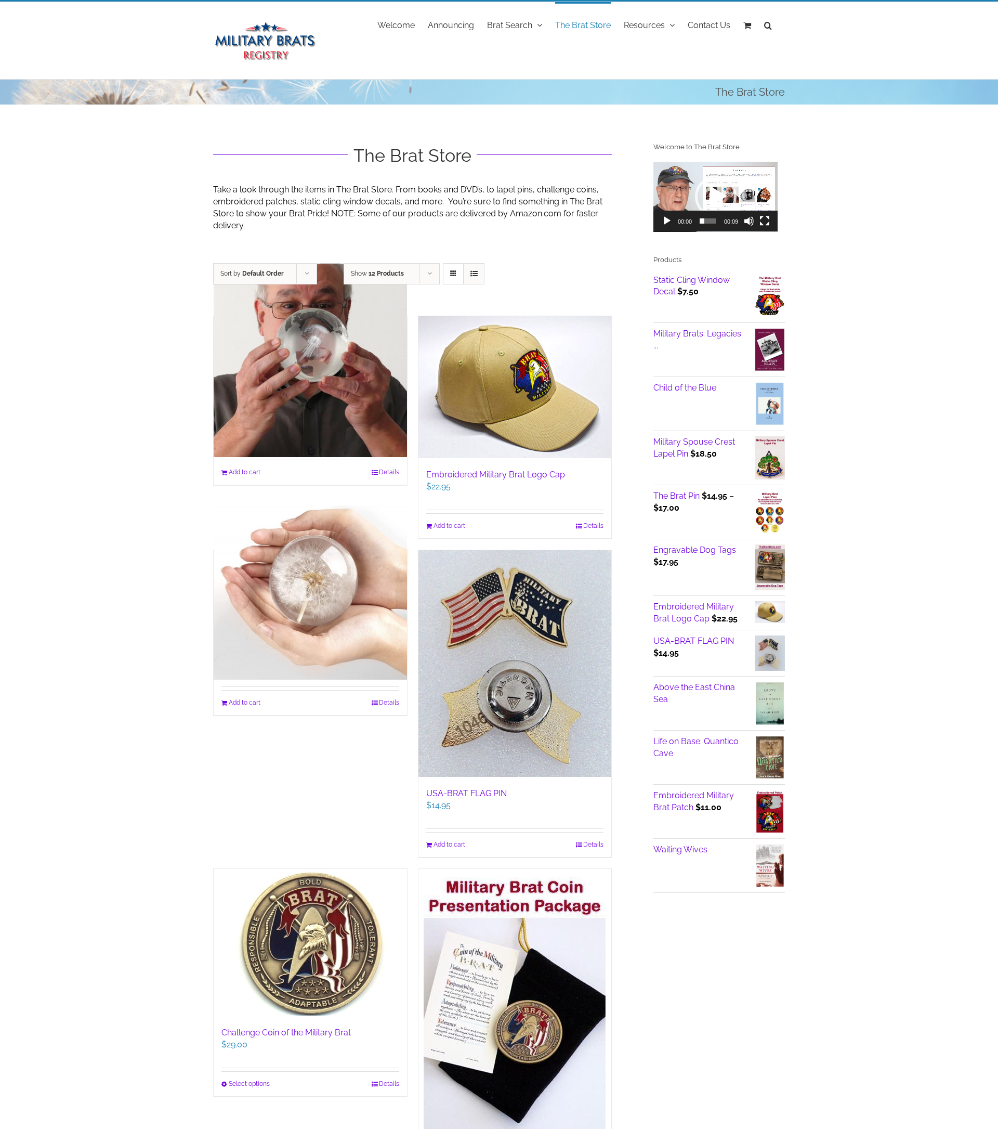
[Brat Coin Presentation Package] (515, 999)
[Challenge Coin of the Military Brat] (310, 942)
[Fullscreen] (764, 221)
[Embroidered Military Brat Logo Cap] (515, 387)
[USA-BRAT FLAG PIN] (515, 663)
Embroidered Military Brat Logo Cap (495, 474)
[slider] (708, 221)
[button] (768, 24)
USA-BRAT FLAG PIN (466, 793)
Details (389, 472)
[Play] (667, 221)
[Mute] (749, 221)
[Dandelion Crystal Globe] (310, 360)
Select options (249, 1083)
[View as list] (474, 274)
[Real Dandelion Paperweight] (310, 592)
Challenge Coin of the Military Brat (286, 1032)
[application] (715, 197)
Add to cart (244, 472)
